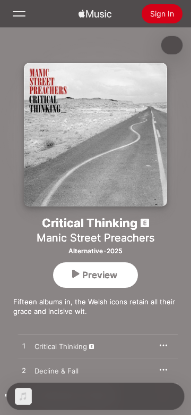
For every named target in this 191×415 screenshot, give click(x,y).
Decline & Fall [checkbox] (56, 371)
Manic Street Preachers (95, 237)
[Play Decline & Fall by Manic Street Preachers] (23, 371)
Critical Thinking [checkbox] (60, 346)
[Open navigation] (19, 14)
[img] (95, 14)
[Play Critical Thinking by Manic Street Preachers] (23, 346)
